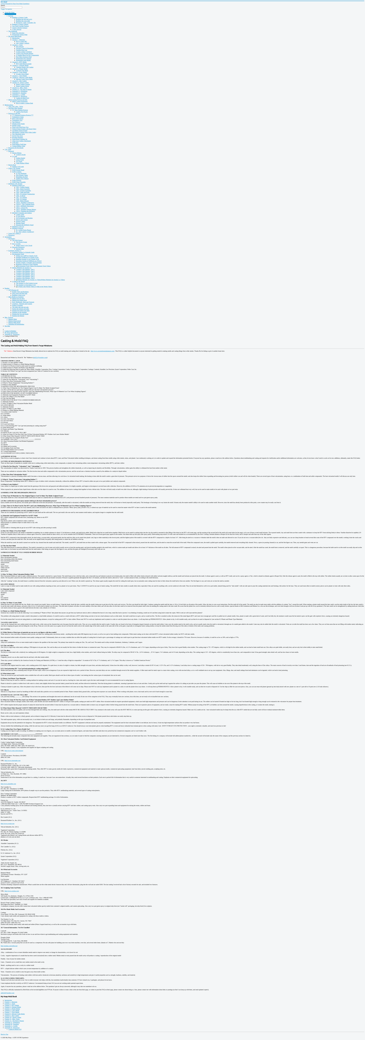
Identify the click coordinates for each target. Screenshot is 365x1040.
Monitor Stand (20, 223)
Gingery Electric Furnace (19, 28)
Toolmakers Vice (17, 120)
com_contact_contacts (22, 43)
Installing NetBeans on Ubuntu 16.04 (27, 257)
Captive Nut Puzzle (22, 112)
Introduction (15, 38)
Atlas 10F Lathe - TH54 (15, 106)
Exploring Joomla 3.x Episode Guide (23, 252)
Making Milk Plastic (14, 322)
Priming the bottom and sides (21, 310)
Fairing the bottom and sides (20, 309)
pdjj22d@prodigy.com (7, 993)
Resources (11, 235)
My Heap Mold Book (14, 36)
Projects (10, 16)
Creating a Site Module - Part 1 (25, 269)
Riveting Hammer (17, 137)
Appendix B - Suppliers (19, 93)
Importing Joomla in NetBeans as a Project (29, 261)
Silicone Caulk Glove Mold (24, 79)
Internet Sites (20, 249)
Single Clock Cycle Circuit (24, 245)
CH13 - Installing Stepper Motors (26, 209)
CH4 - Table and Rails (22, 192)
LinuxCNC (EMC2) (14, 233)
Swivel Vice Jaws (17, 136)
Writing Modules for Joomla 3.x (21, 268)
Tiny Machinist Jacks (18, 134)
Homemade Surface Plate (19, 34)
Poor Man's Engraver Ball (24, 57)
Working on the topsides (19, 312)
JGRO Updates (16, 172)
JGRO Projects (16, 180)
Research (11, 151)
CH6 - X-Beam (20, 196)
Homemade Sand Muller (23, 60)
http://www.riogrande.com (12, 760)
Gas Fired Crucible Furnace (20, 26)
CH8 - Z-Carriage (21, 199)
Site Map (7, 326)
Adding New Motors (22, 178)
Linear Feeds (20, 160)
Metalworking (9, 105)
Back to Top (4, 1034)
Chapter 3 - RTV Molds (19, 62)
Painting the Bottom (18, 316)
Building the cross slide (23, 21)
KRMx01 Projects (17, 228)
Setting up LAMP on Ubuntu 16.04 (26, 256)
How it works (16, 244)
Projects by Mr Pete (14, 113)
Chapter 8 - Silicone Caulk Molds (22, 77)
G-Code (14, 156)
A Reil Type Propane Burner (24, 53)
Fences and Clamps (22, 220)
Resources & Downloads (15, 148)
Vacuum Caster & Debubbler (24, 48)
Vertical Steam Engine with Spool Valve (24, 129)
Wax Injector (20, 46)
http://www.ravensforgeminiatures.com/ (102, 351)
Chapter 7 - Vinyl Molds (19, 76)
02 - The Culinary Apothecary (25, 232)
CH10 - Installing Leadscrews (25, 202)
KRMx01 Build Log (18, 185)
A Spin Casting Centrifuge (24, 52)
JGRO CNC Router (14, 168)
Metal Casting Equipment (19, 101)
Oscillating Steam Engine (19, 130)
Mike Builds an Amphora (16, 297)
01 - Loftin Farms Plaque (23, 230)
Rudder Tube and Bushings (20, 292)
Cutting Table (20, 214)
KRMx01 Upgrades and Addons (22, 213)
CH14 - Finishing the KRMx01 (25, 211)
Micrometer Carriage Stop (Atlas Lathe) (24, 132)
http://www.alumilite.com (8, 784)
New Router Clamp (22, 175)
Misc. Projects (9, 317)
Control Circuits (21, 154)
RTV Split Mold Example (23, 64)
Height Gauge (16, 125)
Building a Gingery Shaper (20, 24)
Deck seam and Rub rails (19, 293)
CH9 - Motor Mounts (22, 201)
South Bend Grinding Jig (19, 139)
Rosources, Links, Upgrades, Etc (26, 22)
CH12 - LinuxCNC (22, 208)
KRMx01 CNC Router (15, 184)
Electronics (11, 238)
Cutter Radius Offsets (22, 163)
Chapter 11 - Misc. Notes (19, 88)
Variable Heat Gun (21, 50)
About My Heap (9, 12)
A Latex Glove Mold (22, 74)
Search (3, 5)
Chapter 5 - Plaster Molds (19, 69)
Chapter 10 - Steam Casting (20, 82)
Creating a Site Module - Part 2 (25, 271)
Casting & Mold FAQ (22, 98)
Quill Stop (15, 142)
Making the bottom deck (19, 300)
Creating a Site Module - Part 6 (25, 278)
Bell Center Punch (17, 118)
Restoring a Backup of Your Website (27, 264)
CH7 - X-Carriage (21, 197)
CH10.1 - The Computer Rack (25, 204)
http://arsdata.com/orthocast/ (9, 946)
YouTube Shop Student (15, 108)
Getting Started (20, 158)
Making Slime (12, 319)
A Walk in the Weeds (18, 281)
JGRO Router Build (18, 170)
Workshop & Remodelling (16, 324)
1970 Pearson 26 (13, 290)
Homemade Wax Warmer (23, 58)
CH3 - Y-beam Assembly (23, 190)
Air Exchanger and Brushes (24, 218)
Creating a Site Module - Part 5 (25, 276)
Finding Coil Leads (18, 166)
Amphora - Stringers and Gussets (22, 304)
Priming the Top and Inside (20, 314)
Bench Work (12, 165)
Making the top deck (18, 298)
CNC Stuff (8, 149)
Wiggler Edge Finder (18, 124)
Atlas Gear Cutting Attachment (21, 141)
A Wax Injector (16, 29)
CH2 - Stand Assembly (23, 189)
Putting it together (17, 305)
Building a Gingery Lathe (20, 17)
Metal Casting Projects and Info (17, 100)
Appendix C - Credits (18, 94)
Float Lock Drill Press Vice (20, 127)
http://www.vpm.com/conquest (14, 750)
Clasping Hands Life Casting (24, 67)
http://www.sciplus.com (12, 891)
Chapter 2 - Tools (17, 45)
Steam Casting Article (22, 86)
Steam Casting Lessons (23, 84)
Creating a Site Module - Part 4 (25, 274)
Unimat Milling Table (18, 146)
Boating (7, 288)
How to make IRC (21, 41)
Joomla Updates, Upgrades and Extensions (29, 262)
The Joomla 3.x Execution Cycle (26, 285)
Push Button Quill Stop (19, 144)
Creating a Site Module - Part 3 (25, 273)
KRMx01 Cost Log (18, 226)
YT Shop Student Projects (20, 110)
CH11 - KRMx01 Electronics (25, 206)
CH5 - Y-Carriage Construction (25, 194)
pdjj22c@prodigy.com (40, 357)
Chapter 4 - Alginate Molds (20, 65)
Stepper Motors (16, 153)
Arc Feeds (19, 161)
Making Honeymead (14, 321)
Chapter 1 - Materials (18, 40)
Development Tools (18, 254)
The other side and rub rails (20, 307)
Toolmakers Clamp (18, 117)
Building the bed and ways (24, 19)
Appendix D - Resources (19, 96)
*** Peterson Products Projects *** (22, 115)
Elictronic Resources (18, 247)
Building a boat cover (18, 295)
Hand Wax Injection (18, 33)
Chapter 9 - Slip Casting (19, 81)
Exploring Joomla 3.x (14, 250)
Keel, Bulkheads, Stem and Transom (23, 302)
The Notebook (12, 31)
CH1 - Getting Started (22, 187)
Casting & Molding (10, 14)
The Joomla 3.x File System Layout (26, 283)
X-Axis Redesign (21, 173)
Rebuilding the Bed (22, 177)
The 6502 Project (17, 240)
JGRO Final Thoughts (19, 182)
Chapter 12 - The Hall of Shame (21, 89)
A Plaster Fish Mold (22, 70)
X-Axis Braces (20, 216)
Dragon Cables (20, 221)
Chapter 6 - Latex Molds (19, 72)
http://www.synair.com (7, 823)
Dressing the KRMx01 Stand (24, 225)
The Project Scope (21, 242)
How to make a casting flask (24, 103)
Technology (8, 237)
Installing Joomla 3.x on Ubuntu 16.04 (27, 259)
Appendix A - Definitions (19, 91)
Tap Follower (16, 122)
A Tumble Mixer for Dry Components (27, 55)
